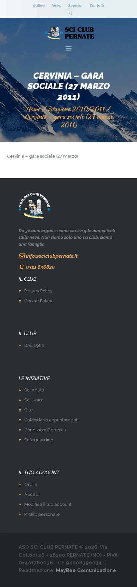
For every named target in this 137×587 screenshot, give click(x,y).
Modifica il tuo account (47, 504)
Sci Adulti (34, 389)
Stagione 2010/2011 (75, 109)
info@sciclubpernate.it (51, 256)
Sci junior (33, 399)
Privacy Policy (38, 290)
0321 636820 (40, 267)
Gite (28, 409)
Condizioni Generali (45, 429)
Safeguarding (39, 439)
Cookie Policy (38, 300)
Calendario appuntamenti (51, 419)
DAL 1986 (34, 345)
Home (33, 109)
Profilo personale (42, 514)
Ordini (30, 484)
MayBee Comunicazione (86, 570)
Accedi (32, 494)
